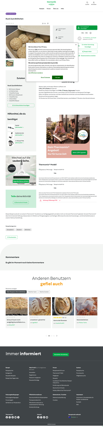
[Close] (76, 44)
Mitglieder (56, 375)
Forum (55, 367)
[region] (52, 62)
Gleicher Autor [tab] (32, 292)
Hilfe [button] (62, 8)
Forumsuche (80, 373)
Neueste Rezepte (11, 375)
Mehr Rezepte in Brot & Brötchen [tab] (16, 292)
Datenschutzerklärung (59, 397)
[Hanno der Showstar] (63, 306)
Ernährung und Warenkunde (61, 385)
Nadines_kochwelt (90, 37)
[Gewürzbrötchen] (86, 306)
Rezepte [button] (41, 8)
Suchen (78, 367)
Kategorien (9, 373)
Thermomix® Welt (58, 373)
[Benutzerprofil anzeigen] (80, 38)
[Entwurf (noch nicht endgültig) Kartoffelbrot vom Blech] (17, 306)
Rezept (8, 367)
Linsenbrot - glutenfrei (37, 320)
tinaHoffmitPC (60, 323)
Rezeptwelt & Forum (59, 370)
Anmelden (32, 372)
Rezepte (55, 378)
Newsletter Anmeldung (60, 354)
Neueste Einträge (34, 380)
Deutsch (19, 229)
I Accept (57, 77)
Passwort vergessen (35, 377)
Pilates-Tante (83, 322)
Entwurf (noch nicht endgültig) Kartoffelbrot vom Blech (16, 321)
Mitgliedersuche (81, 375)
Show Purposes (45, 77)
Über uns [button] (55, 8)
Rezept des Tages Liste (12, 378)
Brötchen (27, 229)
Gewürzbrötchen (82, 320)
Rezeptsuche (9, 370)
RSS (77, 404)
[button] (87, 3)
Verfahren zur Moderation (13, 402)
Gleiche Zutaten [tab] (44, 292)
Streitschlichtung (34, 407)
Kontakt (78, 402)
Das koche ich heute (58, 388)
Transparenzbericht (35, 400)
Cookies (55, 400)
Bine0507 (12, 325)
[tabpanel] (51, 317)
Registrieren (32, 375)
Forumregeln (9, 400)
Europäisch (10, 229)
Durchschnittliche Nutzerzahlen (38, 397)
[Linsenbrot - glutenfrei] (40, 306)
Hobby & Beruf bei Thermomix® (62, 390)
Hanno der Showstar (60, 320)
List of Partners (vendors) (35, 73)
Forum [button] (49, 8)
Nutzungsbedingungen (12, 397)
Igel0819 (35, 322)
